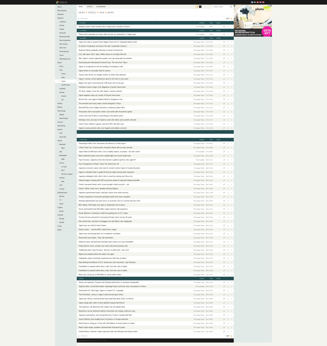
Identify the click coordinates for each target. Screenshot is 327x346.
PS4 (60, 133)
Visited (89, 7)
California (62, 22)
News (59, 7)
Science (60, 122)
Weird (59, 230)
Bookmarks (101, 7)
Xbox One (62, 137)
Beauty (61, 219)
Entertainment (62, 193)
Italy (266, 2)
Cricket (61, 189)
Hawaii (61, 29)
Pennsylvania (64, 51)
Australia (62, 89)
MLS (63, 170)
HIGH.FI (62, 2)
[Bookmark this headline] (228, 26)
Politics (59, 103)
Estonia (269, 2)
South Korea (65, 85)
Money (59, 107)
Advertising (61, 126)
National (60, 18)
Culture (60, 207)
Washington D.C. (65, 59)
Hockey (62, 178)
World (59, 63)
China (63, 74)
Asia (60, 70)
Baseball (62, 144)
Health (61, 222)
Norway (263, 2)
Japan (63, 81)
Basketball (63, 155)
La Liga (64, 167)
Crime (59, 226)
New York (62, 48)
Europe (62, 92)
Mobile (61, 115)
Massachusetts (64, 37)
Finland (252, 2)
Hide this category (75, 14)
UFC (61, 185)
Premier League (67, 174)
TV (60, 200)
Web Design (63, 118)
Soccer (61, 163)
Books (61, 211)
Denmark (258, 2)
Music (61, 204)
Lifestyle (60, 215)
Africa (61, 66)
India (63, 77)
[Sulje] (231, 26)
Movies (61, 196)
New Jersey (63, 44)
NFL (60, 152)
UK (62, 100)
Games (59, 129)
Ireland (63, 96)
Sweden (255, 2)
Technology (61, 111)
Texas (61, 55)
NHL (63, 181)
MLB (63, 148)
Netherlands (261, 2)
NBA (63, 159)
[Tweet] (224, 26)
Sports (59, 141)
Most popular (62, 11)
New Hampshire (65, 40)
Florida (61, 25)
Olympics (60, 14)
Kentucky (62, 33)
